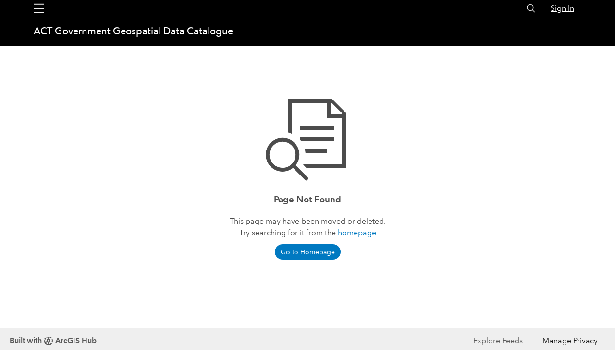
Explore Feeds (498, 340)
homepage (357, 232)
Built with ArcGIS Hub (53, 340)
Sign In (562, 7)
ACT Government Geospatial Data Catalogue (133, 31)
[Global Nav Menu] (39, 8)
